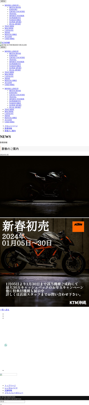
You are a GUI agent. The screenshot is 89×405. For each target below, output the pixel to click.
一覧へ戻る (4, 310)
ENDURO (13, 9)
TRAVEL (13, 14)
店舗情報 (8, 390)
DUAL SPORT (15, 24)
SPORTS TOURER (16, 16)
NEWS (7, 32)
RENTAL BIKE (11, 34)
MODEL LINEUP (11, 5)
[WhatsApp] (6, 370)
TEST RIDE (9, 26)
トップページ (10, 385)
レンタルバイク (11, 388)
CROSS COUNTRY (17, 11)
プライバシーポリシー (14, 393)
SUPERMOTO (15, 18)
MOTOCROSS (15, 7)
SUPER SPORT (15, 22)
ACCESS (8, 36)
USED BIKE (9, 39)
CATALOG (9, 30)
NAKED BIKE (15, 20)
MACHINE (9, 28)
